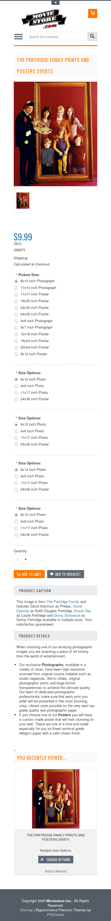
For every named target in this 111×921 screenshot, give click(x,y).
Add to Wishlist (56, 871)
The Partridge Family (63, 601)
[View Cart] (92, 13)
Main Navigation (18, 36)
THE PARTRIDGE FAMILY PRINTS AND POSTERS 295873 (56, 837)
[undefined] (55, 184)
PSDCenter (55, 914)
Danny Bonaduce (67, 615)
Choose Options (58, 859)
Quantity (20, 550)
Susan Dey (82, 610)
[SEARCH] (92, 37)
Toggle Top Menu (55, 3)
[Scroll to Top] (0, 881)
